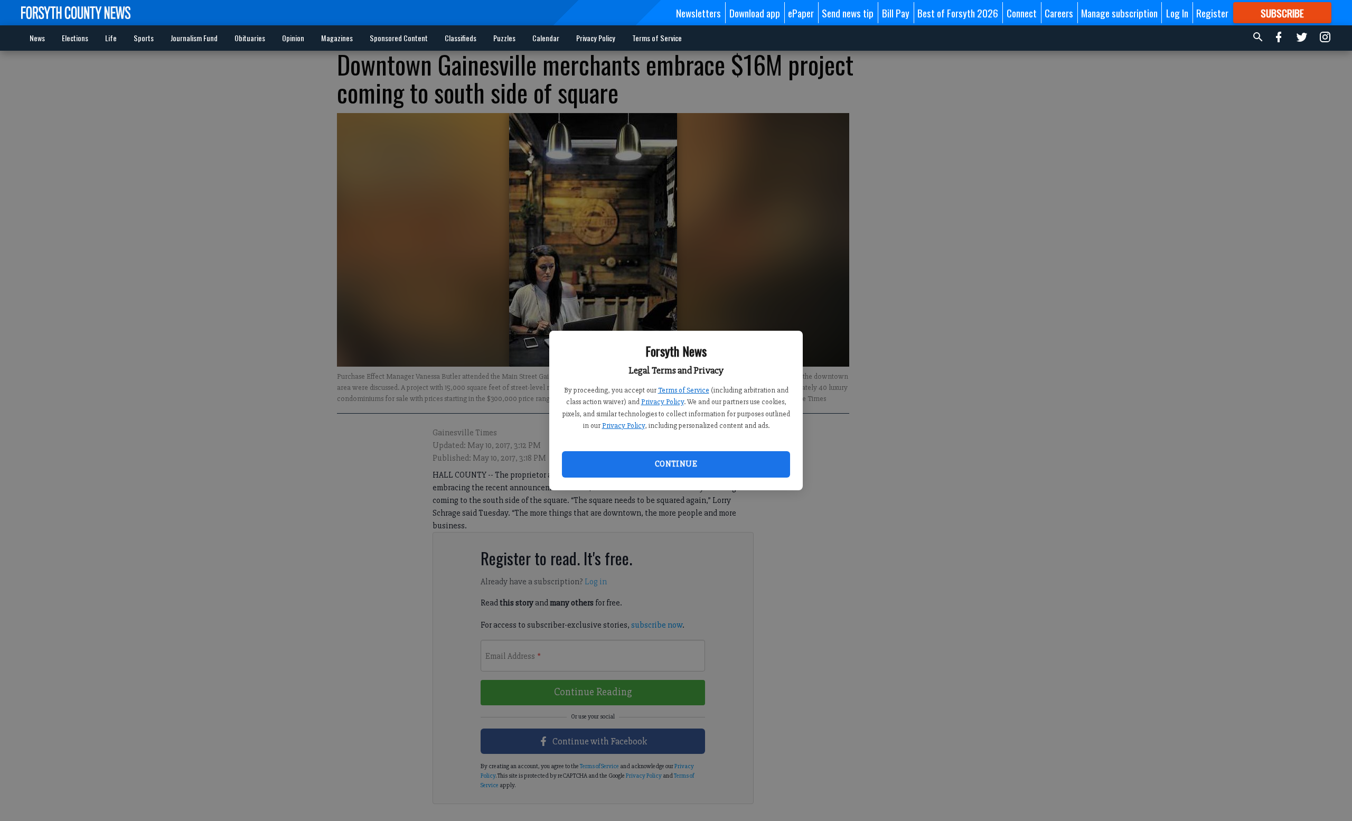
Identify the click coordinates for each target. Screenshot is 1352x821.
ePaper (801, 13)
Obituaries (249, 37)
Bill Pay (895, 13)
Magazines (337, 37)
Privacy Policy (662, 401)
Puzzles (504, 37)
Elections (75, 37)
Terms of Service (683, 390)
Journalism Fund (194, 37)
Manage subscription (1119, 13)
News (37, 37)
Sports (144, 37)
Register (1212, 13)
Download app (754, 13)
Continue (676, 464)
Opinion (293, 37)
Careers (1059, 13)
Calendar (545, 37)
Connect (1022, 13)
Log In (1177, 13)
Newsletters (698, 13)
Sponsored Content (399, 37)
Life (111, 37)
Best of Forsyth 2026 (957, 13)
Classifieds (460, 37)
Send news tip (848, 13)
